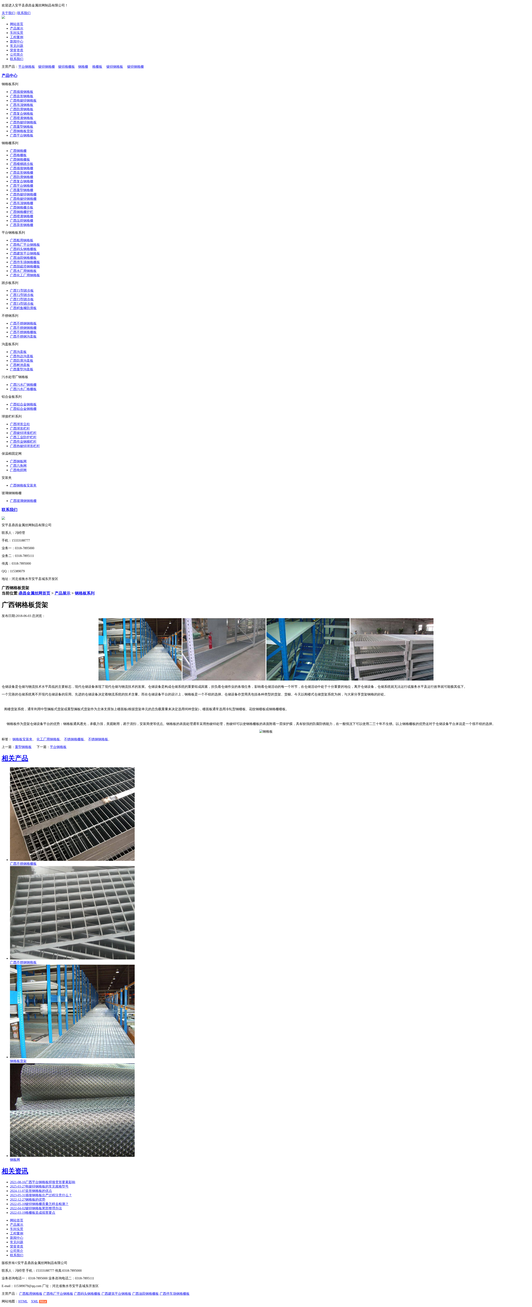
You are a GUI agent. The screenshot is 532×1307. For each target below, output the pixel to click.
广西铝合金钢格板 (23, 404)
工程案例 (16, 37)
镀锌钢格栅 (46, 66)
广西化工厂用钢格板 (25, 275)
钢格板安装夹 (22, 739)
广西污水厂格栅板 (23, 389)
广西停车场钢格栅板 (25, 262)
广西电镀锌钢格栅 (23, 198)
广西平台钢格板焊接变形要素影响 (42, 1182)
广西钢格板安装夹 (23, 485)
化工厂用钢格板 (48, 739)
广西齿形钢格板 (21, 96)
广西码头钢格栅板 (23, 249)
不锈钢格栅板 (74, 739)
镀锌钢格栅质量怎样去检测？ (39, 1204)
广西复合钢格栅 (21, 181)
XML (34, 1301)
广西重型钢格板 (21, 126)
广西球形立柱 (20, 424)
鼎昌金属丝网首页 (34, 593)
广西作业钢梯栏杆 (23, 441)
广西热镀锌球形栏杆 (25, 446)
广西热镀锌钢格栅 (23, 194)
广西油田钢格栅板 (23, 257)
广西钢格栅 (18, 150)
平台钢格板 (26, 66)
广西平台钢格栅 (21, 185)
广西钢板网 (18, 461)
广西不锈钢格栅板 (23, 332)
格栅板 (97, 66)
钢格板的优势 (27, 1199)
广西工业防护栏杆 (23, 437)
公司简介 (16, 54)
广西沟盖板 (18, 352)
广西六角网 (18, 465)
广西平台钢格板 (21, 135)
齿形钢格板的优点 (31, 1191)
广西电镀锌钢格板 (23, 100)
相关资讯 (15, 1171)
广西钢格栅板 (20, 159)
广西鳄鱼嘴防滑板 (23, 308)
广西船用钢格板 (21, 240)
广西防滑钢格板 (21, 109)
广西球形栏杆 (20, 428)
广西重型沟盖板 (21, 369)
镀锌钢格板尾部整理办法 (36, 1208)
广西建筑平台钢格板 (25, 253)
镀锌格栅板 (66, 66)
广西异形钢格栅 (21, 225)
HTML (23, 1301)
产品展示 (16, 28)
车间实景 (16, 32)
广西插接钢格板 (21, 91)
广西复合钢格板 (21, 113)
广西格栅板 (18, 155)
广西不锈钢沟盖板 (23, 336)
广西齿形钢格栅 (21, 172)
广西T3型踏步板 (22, 299)
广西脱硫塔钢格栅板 (25, 266)
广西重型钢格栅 (21, 190)
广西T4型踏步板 (22, 303)
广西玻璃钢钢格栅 (23, 500)
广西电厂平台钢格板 (25, 244)
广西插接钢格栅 (21, 168)
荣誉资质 (16, 50)
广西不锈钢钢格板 (23, 323)
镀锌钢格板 (114, 66)
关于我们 (8, 13)
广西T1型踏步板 (22, 290)
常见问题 (16, 46)
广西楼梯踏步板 (21, 164)
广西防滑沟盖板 (21, 360)
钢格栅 (83, 66)
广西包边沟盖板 (21, 356)
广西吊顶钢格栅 (21, 203)
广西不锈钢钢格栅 (23, 327)
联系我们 (24, 13)
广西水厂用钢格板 (23, 271)
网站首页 (16, 24)
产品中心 (9, 75)
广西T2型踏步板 (22, 295)
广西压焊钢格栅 (21, 220)
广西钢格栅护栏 (21, 212)
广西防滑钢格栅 (21, 177)
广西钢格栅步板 (21, 207)
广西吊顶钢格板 (21, 105)
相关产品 (15, 758)
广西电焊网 (18, 470)
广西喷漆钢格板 (21, 118)
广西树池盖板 (20, 365)
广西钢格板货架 (21, 131)
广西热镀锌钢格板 (23, 122)
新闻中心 (16, 41)
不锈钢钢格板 (98, 739)
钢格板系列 (85, 593)
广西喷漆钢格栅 (21, 216)
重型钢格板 (23, 747)
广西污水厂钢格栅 (23, 384)
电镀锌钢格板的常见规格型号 (39, 1186)
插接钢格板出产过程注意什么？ (41, 1195)
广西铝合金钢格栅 (23, 408)
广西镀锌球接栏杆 (23, 433)
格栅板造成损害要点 (32, 1212)
